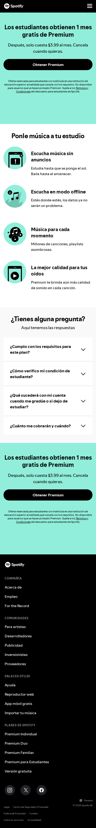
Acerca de (13, 587)
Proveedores (15, 663)
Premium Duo (16, 743)
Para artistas (15, 626)
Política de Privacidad (15, 813)
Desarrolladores (18, 635)
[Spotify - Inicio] (14, 6)
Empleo (11, 596)
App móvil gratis (18, 703)
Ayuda (10, 684)
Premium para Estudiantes (27, 761)
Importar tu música (20, 712)
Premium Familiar (19, 752)
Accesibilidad (34, 819)
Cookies (33, 813)
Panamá (88, 800)
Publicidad (14, 645)
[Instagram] (10, 790)
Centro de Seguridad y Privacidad (30, 806)
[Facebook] (41, 790)
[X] (26, 790)
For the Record (17, 605)
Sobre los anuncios (14, 819)
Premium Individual (21, 733)
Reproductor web (19, 694)
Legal (6, 806)
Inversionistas (16, 654)
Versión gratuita (18, 771)
